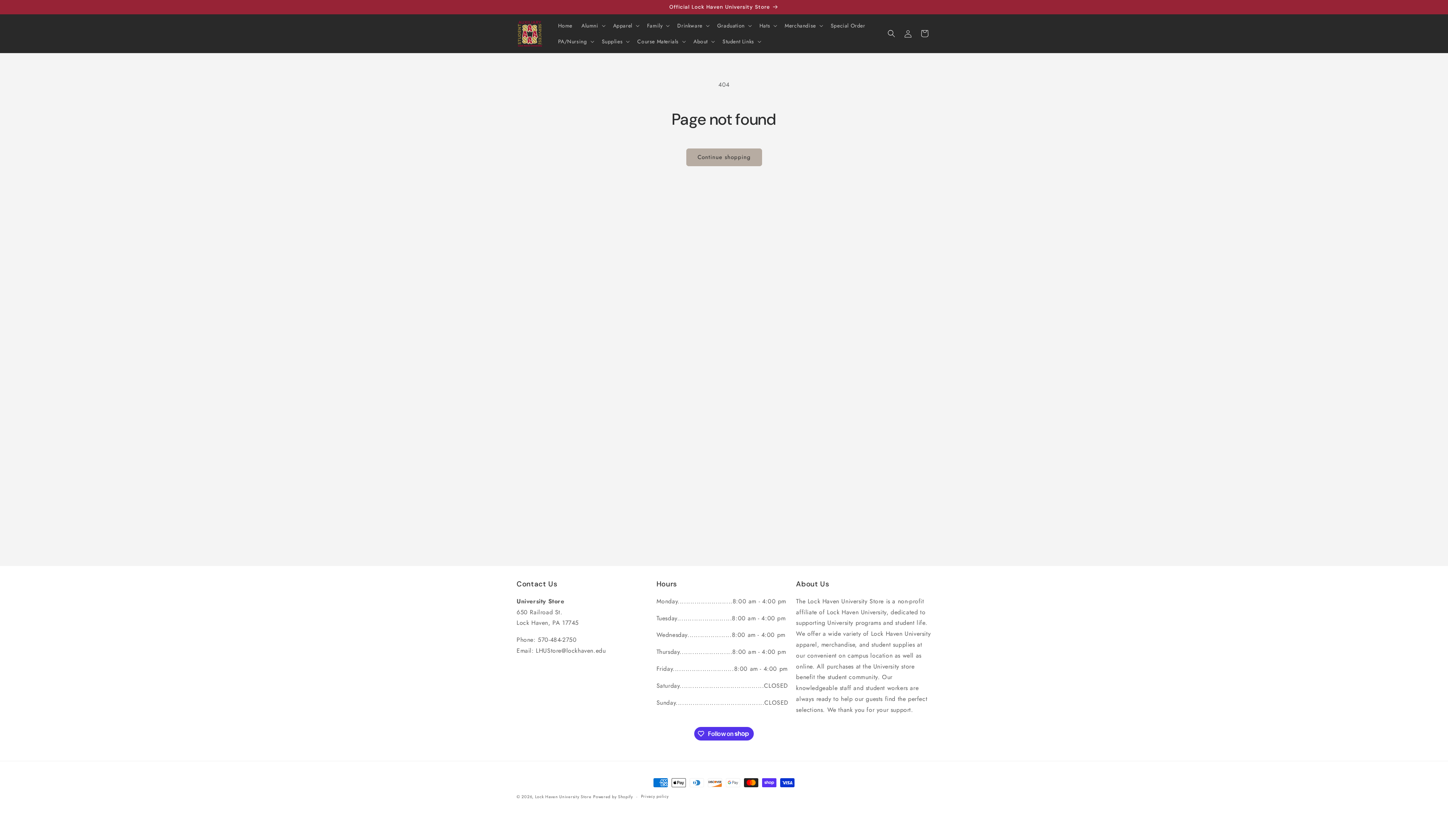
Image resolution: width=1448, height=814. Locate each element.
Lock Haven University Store (563, 797)
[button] (593, 26)
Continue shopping (724, 157)
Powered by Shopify (613, 797)
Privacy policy (655, 796)
